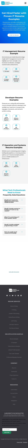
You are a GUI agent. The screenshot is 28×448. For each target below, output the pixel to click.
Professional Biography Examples (14, 357)
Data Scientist (16, 166)
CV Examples (14, 342)
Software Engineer (16, 119)
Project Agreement (14, 375)
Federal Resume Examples (14, 346)
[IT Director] (16, 69)
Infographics (14, 400)
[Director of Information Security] (16, 76)
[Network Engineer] (6, 171)
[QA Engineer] (16, 125)
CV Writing (14, 309)
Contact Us (14, 379)
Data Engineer (6, 166)
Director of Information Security (16, 80)
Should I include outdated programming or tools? (11, 225)
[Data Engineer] (6, 163)
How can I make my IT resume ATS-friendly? (10, 232)
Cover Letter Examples (14, 353)
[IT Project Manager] (6, 77)
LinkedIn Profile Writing (14, 313)
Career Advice (14, 389)
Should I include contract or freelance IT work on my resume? (12, 210)
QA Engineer (16, 128)
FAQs (14, 404)
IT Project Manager (6, 80)
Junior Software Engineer (6, 119)
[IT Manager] (6, 69)
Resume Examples (14, 339)
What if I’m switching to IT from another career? (11, 217)
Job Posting (14, 320)
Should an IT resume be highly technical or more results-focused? (11, 201)
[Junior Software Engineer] (6, 115)
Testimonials (14, 371)
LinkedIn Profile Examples (14, 350)
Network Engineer (6, 174)
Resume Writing (14, 306)
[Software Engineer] (16, 116)
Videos (14, 397)
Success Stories (14, 393)
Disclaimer (25, 442)
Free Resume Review (14, 328)
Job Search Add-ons (14, 324)
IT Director (16, 71)
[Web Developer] (6, 125)
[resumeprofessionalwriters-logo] (7, 3)
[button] (14, 201)
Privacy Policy (19, 442)
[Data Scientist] (16, 163)
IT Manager (6, 71)
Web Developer (6, 128)
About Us (14, 368)
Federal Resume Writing (14, 317)
